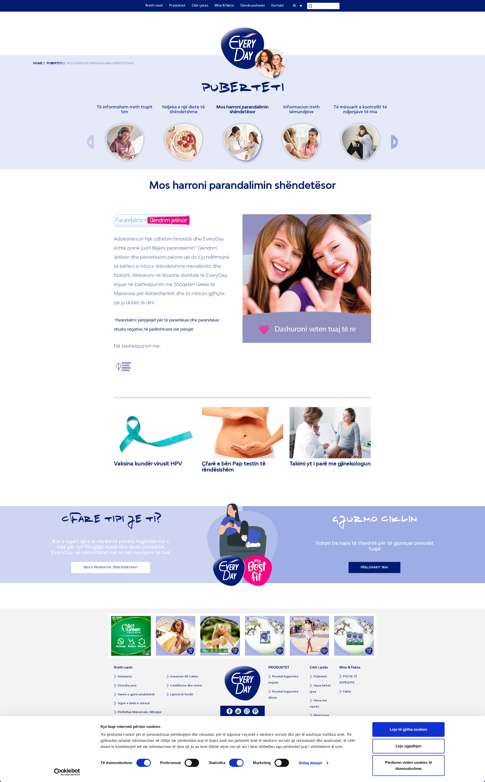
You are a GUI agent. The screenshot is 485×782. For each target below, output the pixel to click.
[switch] (192, 763)
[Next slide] (394, 137)
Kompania (125, 676)
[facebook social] (230, 711)
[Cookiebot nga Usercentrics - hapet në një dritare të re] (67, 772)
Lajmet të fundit (181, 694)
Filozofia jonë (127, 685)
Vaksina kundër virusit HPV (148, 463)
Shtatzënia (321, 715)
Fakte (347, 691)
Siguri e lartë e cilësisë (134, 703)
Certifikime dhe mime (186, 685)
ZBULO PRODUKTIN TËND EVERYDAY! (110, 567)
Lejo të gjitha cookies (408, 729)
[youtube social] (238, 711)
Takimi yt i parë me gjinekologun (330, 463)
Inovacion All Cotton (184, 676)
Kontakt (277, 5)
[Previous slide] (90, 137)
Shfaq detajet (310, 763)
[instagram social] (247, 711)
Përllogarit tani (374, 567)
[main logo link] (242, 48)
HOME (37, 63)
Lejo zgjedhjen (408, 746)
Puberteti (320, 676)
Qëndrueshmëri (252, 5)
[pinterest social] (255, 711)
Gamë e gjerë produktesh (136, 694)
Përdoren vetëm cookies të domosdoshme (408, 765)
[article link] (155, 432)
